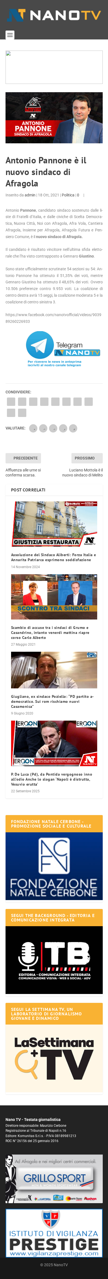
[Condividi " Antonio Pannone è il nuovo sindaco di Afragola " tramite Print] (22, 412)
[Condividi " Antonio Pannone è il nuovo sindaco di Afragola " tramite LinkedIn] (66, 401)
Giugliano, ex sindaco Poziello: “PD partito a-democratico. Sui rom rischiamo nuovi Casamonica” (52, 701)
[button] (54, 67)
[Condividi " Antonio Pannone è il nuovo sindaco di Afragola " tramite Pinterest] (55, 401)
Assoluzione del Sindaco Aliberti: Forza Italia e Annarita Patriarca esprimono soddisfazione (53, 557)
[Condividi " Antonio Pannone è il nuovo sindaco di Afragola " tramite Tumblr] (44, 401)
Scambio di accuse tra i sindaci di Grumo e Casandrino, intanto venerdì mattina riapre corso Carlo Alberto (50, 632)
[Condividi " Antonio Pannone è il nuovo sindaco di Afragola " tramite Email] (11, 412)
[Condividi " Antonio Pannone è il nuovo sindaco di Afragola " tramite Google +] (33, 401)
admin (30, 195)
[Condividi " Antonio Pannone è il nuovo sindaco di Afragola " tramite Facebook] (11, 401)
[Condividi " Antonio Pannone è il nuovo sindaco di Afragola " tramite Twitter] (22, 401)
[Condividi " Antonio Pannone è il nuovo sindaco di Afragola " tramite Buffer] (77, 401)
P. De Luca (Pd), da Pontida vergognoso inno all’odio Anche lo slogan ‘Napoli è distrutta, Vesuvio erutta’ (51, 779)
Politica (68, 195)
